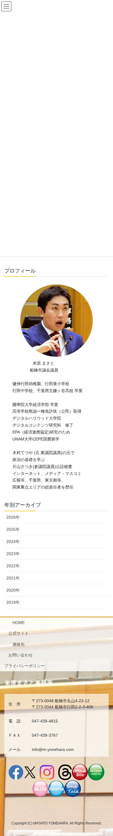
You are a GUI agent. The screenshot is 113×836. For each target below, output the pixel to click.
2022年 (13, 566)
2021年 (13, 578)
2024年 (13, 541)
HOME (18, 622)
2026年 (13, 517)
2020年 (13, 590)
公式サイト (18, 633)
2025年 (13, 529)
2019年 (13, 602)
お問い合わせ (20, 655)
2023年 (13, 553)
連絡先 (18, 644)
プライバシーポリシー (24, 665)
